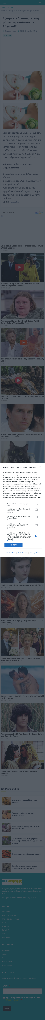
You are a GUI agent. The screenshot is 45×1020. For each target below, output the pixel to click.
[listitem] (22, 504)
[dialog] (22, 510)
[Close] (41, 467)
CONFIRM (14, 545)
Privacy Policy (35, 553)
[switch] (36, 510)
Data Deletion (10, 553)
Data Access (22, 553)
